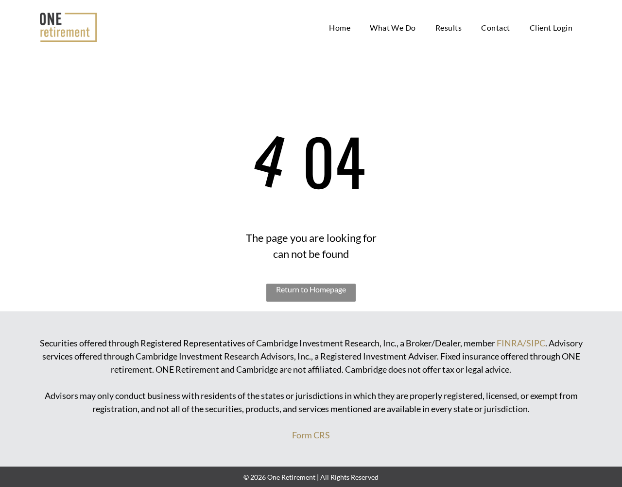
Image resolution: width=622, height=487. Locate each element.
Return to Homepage (311, 289)
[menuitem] (339, 27)
